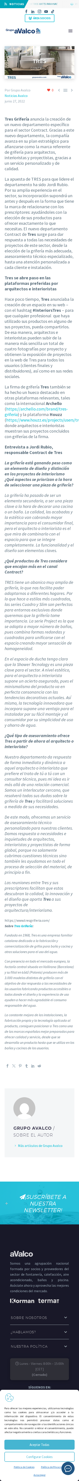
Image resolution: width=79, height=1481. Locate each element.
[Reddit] (39, 1066)
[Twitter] (14, 1066)
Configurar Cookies (39, 1457)
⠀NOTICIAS (15, 4)
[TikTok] (52, 11)
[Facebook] (26, 11)
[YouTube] (46, 11)
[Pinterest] (20, 1066)
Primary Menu (70, 31)
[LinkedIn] (33, 11)
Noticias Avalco (16, 95)
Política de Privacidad (53, 1467)
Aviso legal (39, 1475)
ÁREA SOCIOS (42, 18)
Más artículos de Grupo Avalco (40, 1145)
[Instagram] (39, 11)
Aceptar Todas (39, 1445)
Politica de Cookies (24, 1467)
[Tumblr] (26, 1066)
